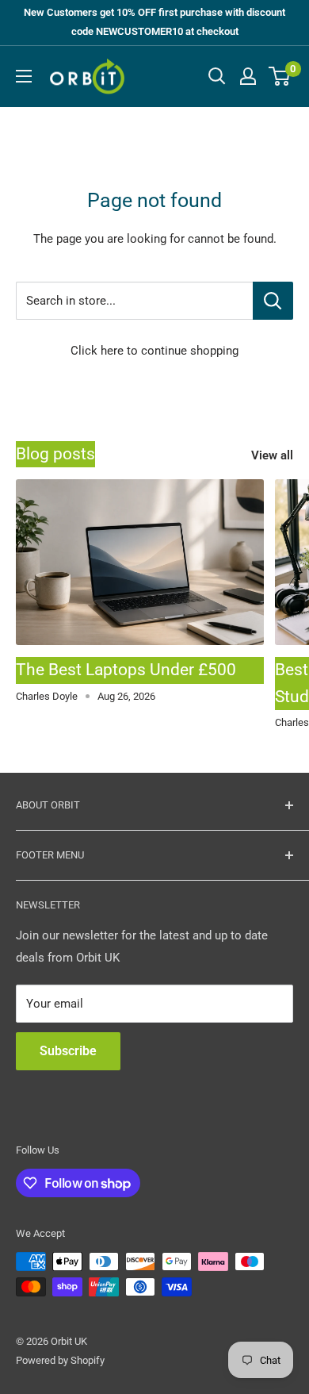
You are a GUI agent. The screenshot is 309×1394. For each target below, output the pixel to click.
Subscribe (68, 1050)
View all (272, 455)
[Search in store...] (273, 301)
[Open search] (217, 76)
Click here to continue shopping (154, 351)
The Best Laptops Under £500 (126, 669)
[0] (280, 76)
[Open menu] (24, 76)
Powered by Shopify (60, 1360)
